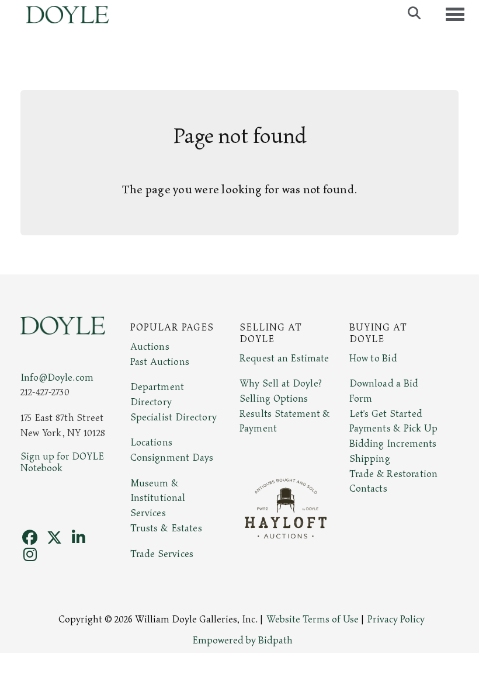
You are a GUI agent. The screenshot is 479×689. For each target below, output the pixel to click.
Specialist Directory (173, 417)
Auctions (149, 347)
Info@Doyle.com (56, 378)
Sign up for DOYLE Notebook (62, 462)
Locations (151, 442)
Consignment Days (172, 458)
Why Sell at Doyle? (280, 383)
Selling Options (273, 399)
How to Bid (373, 358)
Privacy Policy (396, 619)
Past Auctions (159, 362)
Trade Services (162, 554)
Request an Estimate (284, 358)
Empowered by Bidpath (242, 640)
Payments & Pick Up (393, 428)
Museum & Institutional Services (158, 498)
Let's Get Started (385, 414)
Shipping (369, 459)
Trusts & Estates (166, 528)
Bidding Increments (393, 444)
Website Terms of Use (312, 619)
